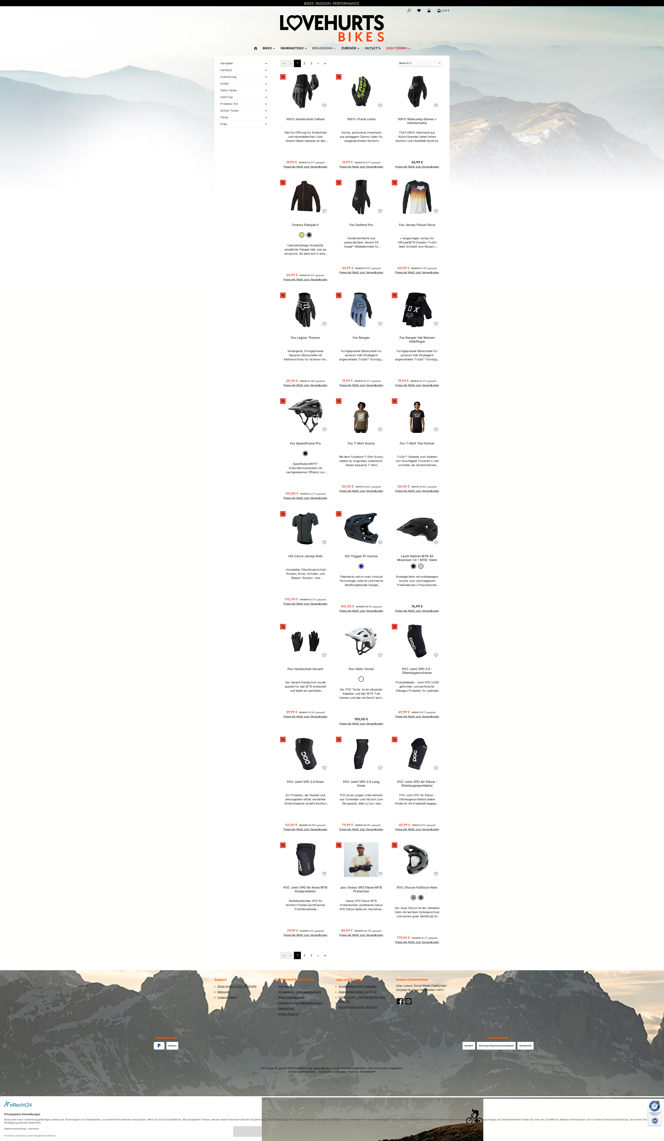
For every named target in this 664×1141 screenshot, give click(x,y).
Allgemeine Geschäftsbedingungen (300, 1003)
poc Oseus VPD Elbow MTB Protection (361, 889)
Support (220, 979)
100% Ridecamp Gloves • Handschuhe (417, 121)
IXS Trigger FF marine (361, 556)
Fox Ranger (361, 337)
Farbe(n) (226, 70)
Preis (223, 124)
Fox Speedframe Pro (305, 443)
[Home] (255, 48)
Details (417, 278)
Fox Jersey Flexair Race (417, 225)
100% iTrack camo (361, 119)
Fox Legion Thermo (305, 337)
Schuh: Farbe (229, 110)
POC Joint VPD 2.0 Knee (305, 782)
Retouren (223, 992)
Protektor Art (229, 104)
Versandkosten (322, 1068)
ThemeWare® (367, 1071)
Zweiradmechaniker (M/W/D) (357, 992)
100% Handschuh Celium (305, 119)
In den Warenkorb (305, 165)
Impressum (285, 986)
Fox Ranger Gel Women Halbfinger (417, 339)
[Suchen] (409, 10)
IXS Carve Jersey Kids (305, 556)
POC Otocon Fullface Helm (417, 887)
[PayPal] (159, 1046)
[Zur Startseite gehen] (332, 28)
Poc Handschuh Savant (305, 669)
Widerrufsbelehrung (291, 997)
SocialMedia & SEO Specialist (357, 986)
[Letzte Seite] (325, 63)
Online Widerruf (288, 1014)
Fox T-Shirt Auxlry (361, 443)
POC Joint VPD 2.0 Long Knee (361, 783)
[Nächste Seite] (318, 63)
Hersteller (226, 63)
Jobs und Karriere (349, 979)
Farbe (224, 117)
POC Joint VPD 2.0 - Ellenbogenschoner (417, 671)
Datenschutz (286, 1008)
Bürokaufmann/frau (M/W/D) (357, 1007)
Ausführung (228, 77)
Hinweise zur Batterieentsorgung (299, 992)
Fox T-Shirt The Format (417, 443)
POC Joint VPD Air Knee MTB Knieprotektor (305, 889)
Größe (224, 83)
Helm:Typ (226, 97)
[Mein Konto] (429, 10)
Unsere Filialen (227, 997)
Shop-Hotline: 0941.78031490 (236, 986)
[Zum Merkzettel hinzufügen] (324, 105)
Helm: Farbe (228, 90)
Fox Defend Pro (361, 225)
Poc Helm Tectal (361, 669)
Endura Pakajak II (305, 225)
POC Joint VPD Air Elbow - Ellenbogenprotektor (417, 783)
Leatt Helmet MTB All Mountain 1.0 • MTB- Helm (417, 558)
